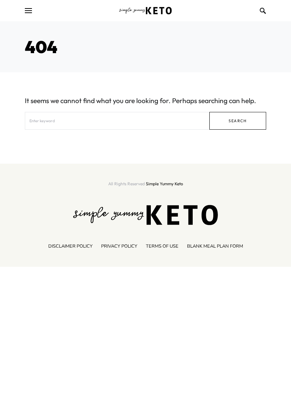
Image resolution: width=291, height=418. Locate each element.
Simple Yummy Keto (164, 183)
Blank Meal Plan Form (215, 246)
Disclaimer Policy (70, 246)
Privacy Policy (119, 246)
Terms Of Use (162, 246)
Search (238, 120)
